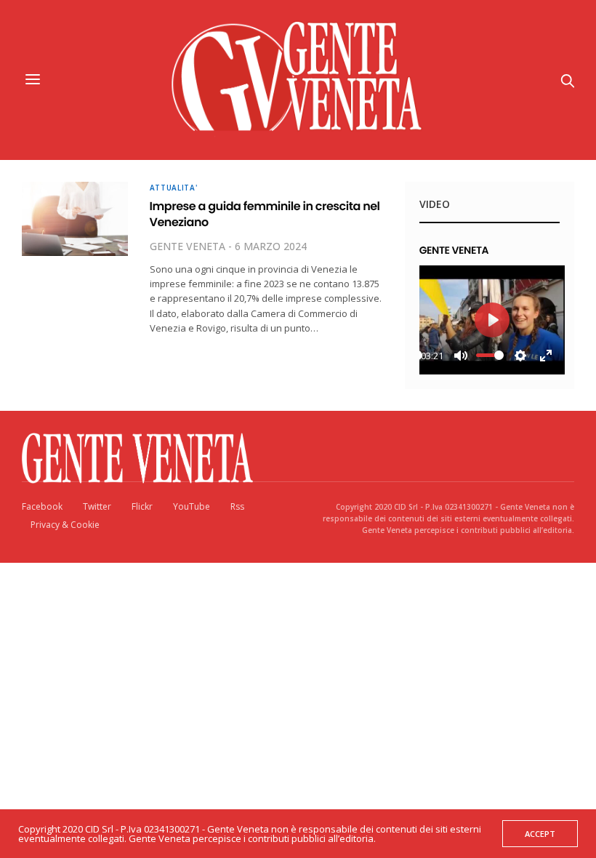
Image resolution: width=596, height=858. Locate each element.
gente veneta (187, 246)
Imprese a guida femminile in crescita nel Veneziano (265, 214)
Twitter (97, 506)
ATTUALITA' (174, 187)
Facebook (42, 506)
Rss (237, 506)
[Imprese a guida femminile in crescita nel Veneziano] (75, 219)
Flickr (142, 506)
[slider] (490, 355)
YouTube (191, 506)
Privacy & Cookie (65, 524)
